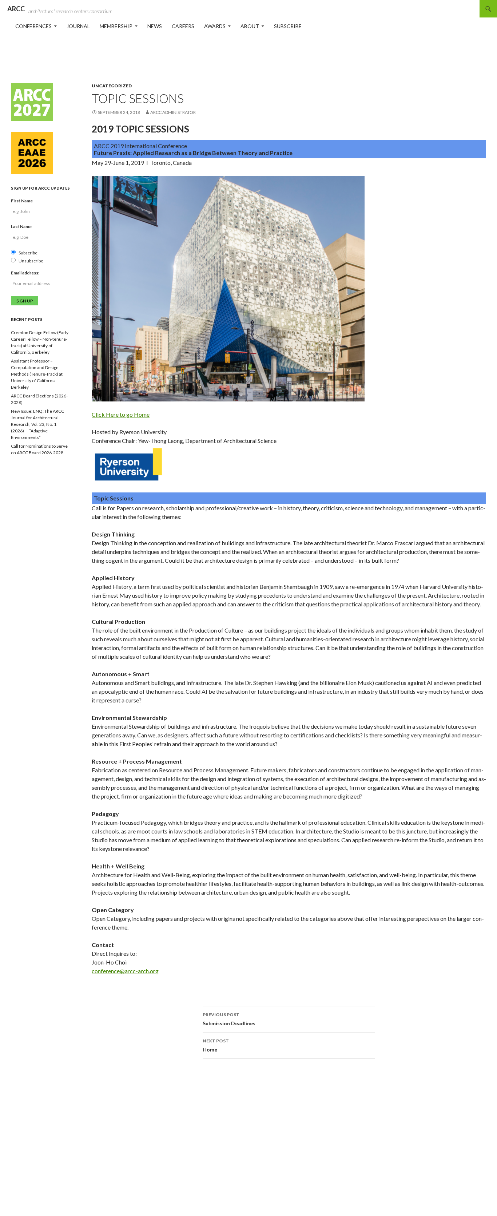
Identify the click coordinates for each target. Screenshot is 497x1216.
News (154, 26)
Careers (183, 26)
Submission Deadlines (229, 1019)
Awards (215, 26)
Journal (78, 26)
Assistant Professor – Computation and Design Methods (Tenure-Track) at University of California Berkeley (37, 374)
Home (216, 1045)
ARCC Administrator (173, 112)
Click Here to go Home (121, 414)
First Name (22, 200)
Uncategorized (112, 85)
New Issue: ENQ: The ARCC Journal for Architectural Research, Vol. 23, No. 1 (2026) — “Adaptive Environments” (37, 424)
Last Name (21, 226)
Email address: (25, 273)
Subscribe (288, 26)
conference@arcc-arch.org (125, 970)
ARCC (16, 9)
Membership (116, 26)
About (249, 26)
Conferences (33, 26)
